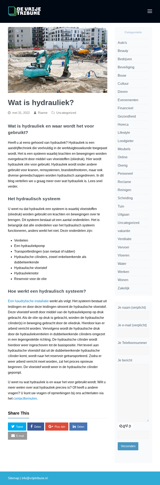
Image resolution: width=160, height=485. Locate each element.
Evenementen (128, 100)
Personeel (125, 173)
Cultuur (123, 83)
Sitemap (13, 478)
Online (123, 157)
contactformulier (25, 398)
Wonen (123, 280)
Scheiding (125, 198)
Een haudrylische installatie (28, 301)
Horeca (123, 124)
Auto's (122, 42)
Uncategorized (66, 112)
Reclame (124, 182)
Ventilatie (124, 239)
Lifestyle (124, 132)
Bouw (122, 75)
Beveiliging (126, 67)
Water (122, 263)
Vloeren (123, 255)
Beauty (123, 51)
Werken (123, 272)
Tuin (121, 206)
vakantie (124, 231)
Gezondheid (127, 116)
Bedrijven (125, 59)
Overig (123, 165)
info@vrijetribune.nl (35, 478)
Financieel (125, 108)
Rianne (43, 112)
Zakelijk (123, 288)
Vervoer (123, 247)
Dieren (123, 91)
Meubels (124, 149)
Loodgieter (126, 141)
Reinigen (124, 190)
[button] (17, 426)
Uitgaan (123, 214)
